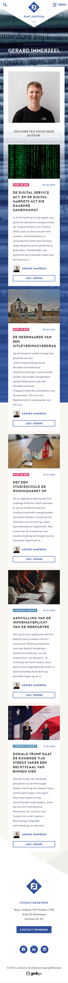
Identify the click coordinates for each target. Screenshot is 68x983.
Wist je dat (21, 185)
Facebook (23, 949)
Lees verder (34, 278)
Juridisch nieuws (25, 610)
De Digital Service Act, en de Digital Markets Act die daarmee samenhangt (31, 201)
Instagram (44, 949)
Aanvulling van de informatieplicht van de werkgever (32, 622)
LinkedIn (34, 949)
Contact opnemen (34, 929)
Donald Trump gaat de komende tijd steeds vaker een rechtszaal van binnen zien (32, 763)
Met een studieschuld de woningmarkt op (29, 486)
